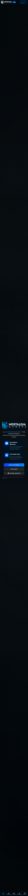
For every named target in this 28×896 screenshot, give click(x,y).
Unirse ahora (14, 469)
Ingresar (23, 2)
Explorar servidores (14, 465)
